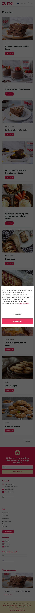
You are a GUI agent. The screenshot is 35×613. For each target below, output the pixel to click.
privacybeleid (24, 304)
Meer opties (17, 314)
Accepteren (17, 321)
